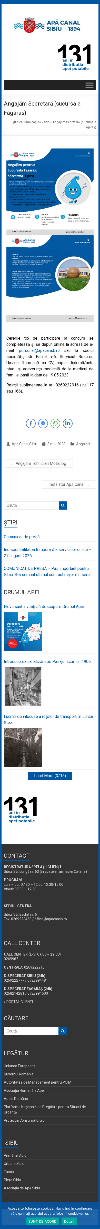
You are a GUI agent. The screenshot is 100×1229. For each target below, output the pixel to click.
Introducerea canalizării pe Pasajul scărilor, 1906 (47, 661)
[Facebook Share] (31, 423)
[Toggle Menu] (89, 85)
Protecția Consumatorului (24, 1120)
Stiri (46, 122)
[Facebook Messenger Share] (43, 423)
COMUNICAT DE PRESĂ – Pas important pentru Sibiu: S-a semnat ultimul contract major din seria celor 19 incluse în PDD (47, 572)
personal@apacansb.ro (39, 350)
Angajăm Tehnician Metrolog (38, 463)
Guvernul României (19, 1074)
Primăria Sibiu (15, 1155)
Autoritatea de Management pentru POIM (37, 1082)
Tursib (9, 1172)
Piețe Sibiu (12, 1180)
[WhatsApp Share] (55, 423)
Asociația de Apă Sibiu (22, 1188)
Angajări (83, 444)
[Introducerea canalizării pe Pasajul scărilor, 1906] (23, 686)
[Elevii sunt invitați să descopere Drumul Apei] (23, 631)
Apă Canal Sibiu (24, 444)
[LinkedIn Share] (68, 423)
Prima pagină (32, 122)
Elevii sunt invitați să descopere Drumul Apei (44, 606)
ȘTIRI (10, 522)
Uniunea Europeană (20, 1066)
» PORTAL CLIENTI (18, 1002)
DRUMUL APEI (21, 592)
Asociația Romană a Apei (24, 1090)
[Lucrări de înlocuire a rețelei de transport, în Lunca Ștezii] (23, 747)
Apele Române (16, 1099)
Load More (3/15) (50, 775)
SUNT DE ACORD (42, 1221)
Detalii (69, 1221)
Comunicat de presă (22, 536)
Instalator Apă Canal (68, 484)
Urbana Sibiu (14, 1164)
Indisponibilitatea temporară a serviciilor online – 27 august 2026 (48, 552)
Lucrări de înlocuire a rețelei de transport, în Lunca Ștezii (48, 719)
